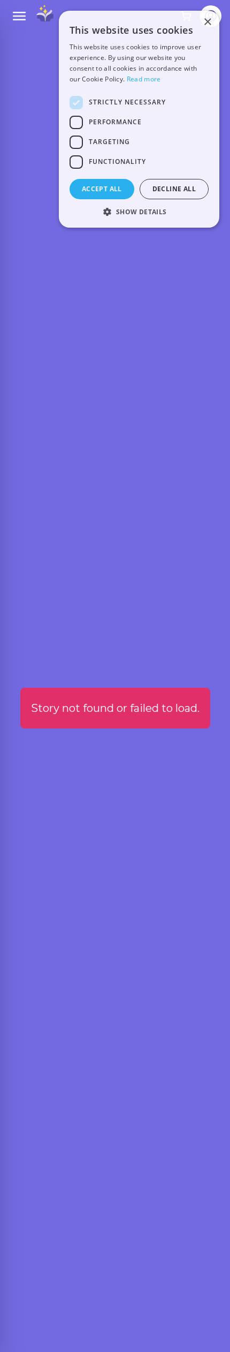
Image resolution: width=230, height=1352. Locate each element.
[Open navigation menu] (19, 16)
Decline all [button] (174, 188)
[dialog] (139, 119)
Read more (144, 79)
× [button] (207, 22)
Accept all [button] (102, 188)
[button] (139, 211)
